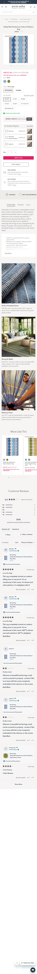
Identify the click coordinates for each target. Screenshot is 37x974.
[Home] (18, 8)
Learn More (30, 126)
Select (29, 119)
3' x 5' (15, 99)
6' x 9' (15, 104)
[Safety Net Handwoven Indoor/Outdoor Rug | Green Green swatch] (8, 81)
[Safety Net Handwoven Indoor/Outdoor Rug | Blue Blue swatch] (26, 460)
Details (19, 174)
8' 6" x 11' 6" (9, 108)
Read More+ (8, 253)
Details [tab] (21, 205)
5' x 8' (7, 104)
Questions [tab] (15, 529)
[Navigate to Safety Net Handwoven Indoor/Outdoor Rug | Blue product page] (12, 445)
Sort (16, 542)
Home (6, 19)
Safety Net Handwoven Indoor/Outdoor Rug (18, 21)
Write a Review (28, 535)
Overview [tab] (11, 205)
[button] (18, 31)
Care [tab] (28, 205)
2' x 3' (7, 99)
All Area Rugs (14, 19)
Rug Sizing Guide (29, 95)
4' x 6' (23, 99)
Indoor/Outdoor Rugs (25, 19)
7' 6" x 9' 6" (25, 104)
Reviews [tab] (6, 529)
